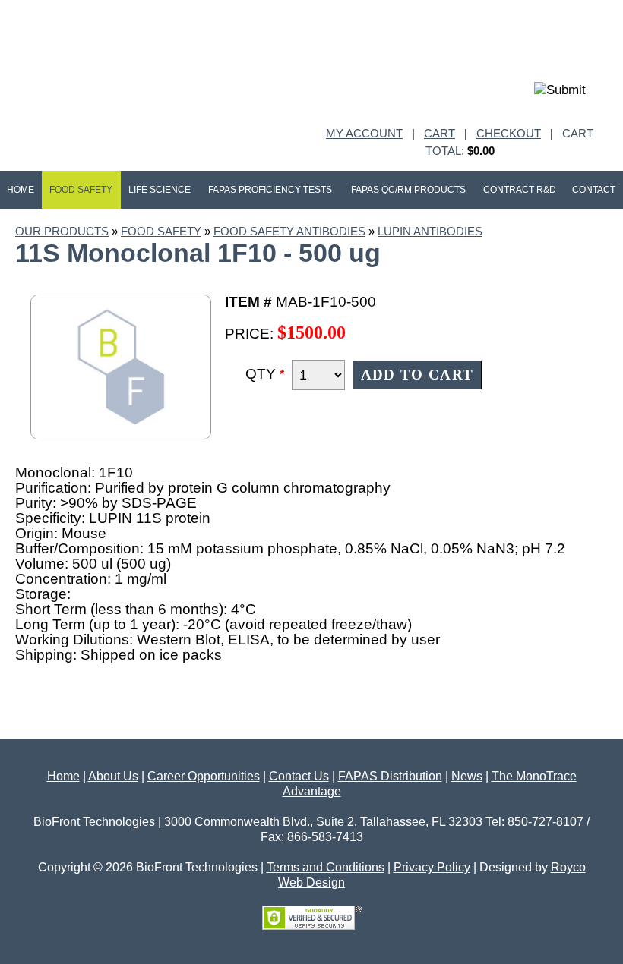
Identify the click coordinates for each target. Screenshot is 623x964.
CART (439, 133)
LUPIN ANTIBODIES (430, 231)
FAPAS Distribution (390, 776)
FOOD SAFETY (161, 231)
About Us (113, 776)
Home (63, 776)
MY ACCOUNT (364, 133)
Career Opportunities (203, 776)
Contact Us (299, 776)
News (466, 776)
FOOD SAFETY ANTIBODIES (289, 231)
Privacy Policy (432, 867)
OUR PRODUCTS (62, 231)
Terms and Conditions (325, 867)
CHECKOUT (508, 133)
